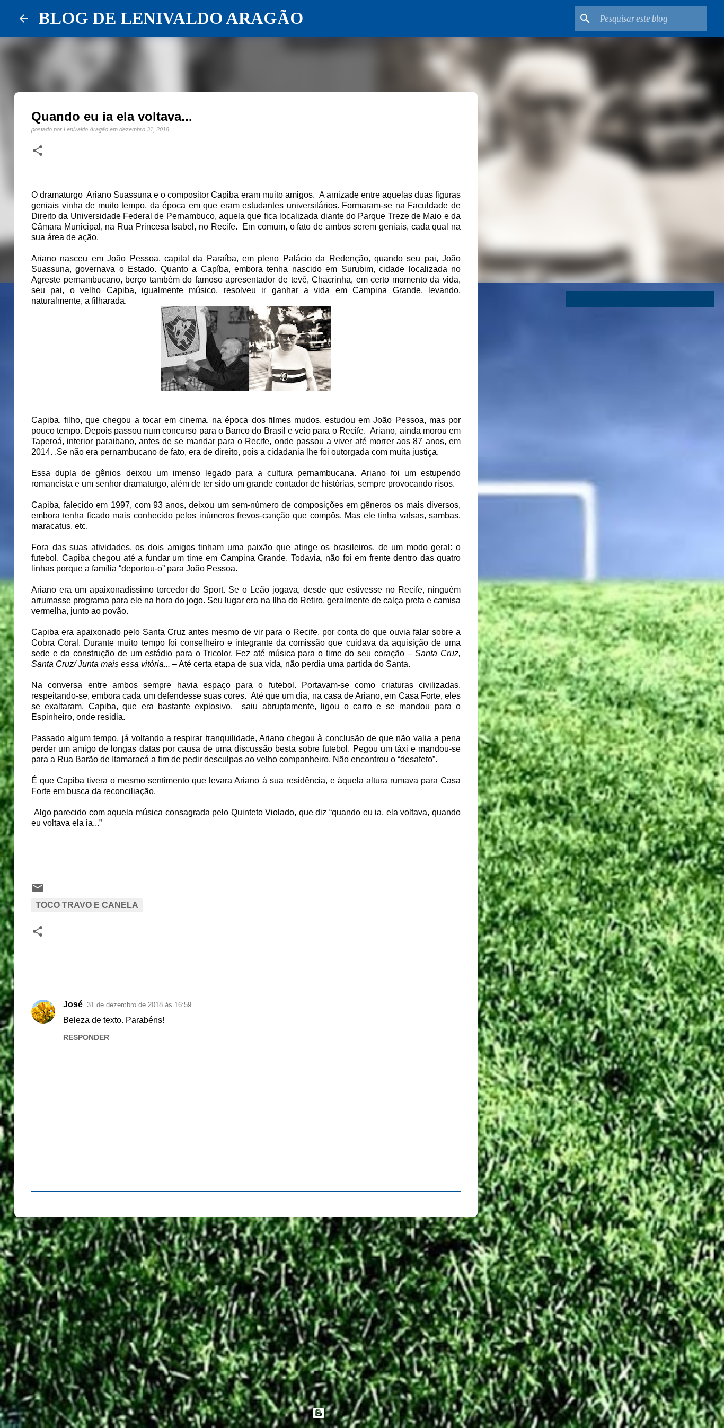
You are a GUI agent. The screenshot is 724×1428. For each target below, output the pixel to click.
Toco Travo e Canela (87, 905)
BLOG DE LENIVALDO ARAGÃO (171, 18)
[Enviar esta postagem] (37, 891)
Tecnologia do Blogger (368, 1412)
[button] (37, 151)
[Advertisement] (246, 1307)
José (73, 1004)
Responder (86, 1037)
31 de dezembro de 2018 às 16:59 (139, 1005)
